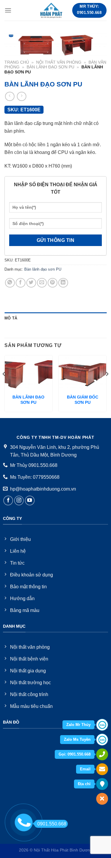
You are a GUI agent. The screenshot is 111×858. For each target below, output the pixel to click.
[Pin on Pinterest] (52, 283)
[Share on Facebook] (20, 283)
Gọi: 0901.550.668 (75, 754)
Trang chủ (16, 62)
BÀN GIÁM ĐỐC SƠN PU (82, 400)
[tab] (55, 318)
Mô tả (10, 318)
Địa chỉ (84, 784)
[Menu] (8, 10)
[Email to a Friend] (42, 283)
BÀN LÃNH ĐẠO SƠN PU (28, 400)
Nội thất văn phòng (58, 62)
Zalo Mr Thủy (78, 724)
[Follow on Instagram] (19, 500)
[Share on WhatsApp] (10, 283)
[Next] (107, 385)
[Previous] (4, 385)
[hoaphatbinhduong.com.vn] (51, 10)
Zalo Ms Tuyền (77, 739)
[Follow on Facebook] (8, 500)
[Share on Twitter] (31, 283)
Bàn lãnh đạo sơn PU (50, 67)
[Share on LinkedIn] (63, 283)
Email (85, 769)
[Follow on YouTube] (30, 500)
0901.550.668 (51, 823)
